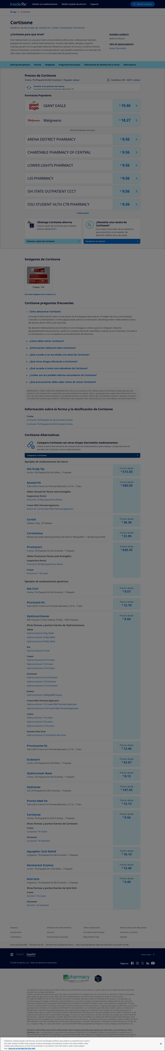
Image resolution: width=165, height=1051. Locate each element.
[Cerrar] (161, 1043)
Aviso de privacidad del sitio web (21, 1048)
